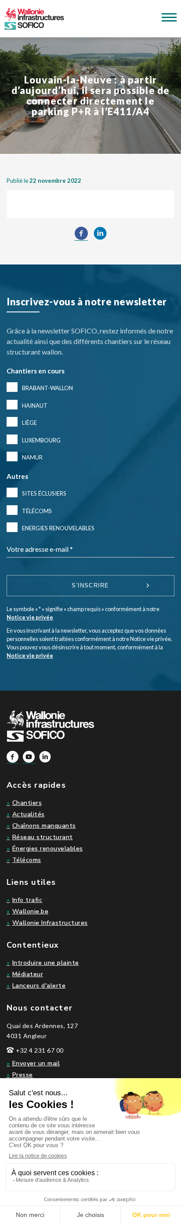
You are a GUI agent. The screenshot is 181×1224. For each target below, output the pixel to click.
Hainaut (34, 405)
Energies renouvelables (58, 528)
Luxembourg (41, 440)
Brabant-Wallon (47, 387)
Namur (32, 457)
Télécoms (37, 510)
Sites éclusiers (44, 493)
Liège (29, 422)
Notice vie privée (30, 617)
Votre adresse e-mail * (40, 549)
